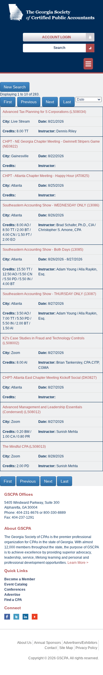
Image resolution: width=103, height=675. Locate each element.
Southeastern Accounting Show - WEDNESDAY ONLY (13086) (51, 205)
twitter (16, 617)
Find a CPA (13, 600)
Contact (51, 648)
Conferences (14, 590)
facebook (7, 617)
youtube (34, 617)
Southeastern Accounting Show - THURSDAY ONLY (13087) (49, 294)
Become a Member (19, 579)
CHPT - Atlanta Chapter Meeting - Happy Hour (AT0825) (46, 176)
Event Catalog (15, 584)
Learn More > (78, 563)
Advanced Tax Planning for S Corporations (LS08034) (44, 112)
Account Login (56, 37)
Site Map (66, 648)
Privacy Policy (86, 648)
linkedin (25, 617)
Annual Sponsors (47, 643)
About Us (24, 643)
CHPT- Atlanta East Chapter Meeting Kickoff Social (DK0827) (50, 378)
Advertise (12, 595)
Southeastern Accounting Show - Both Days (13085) (43, 250)
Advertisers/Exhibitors (80, 643)
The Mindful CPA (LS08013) (24, 447)
